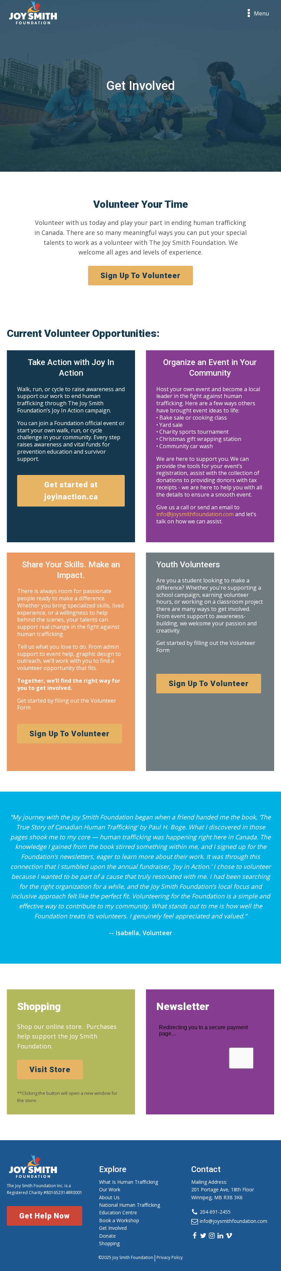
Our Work (109, 1189)
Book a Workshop (119, 1220)
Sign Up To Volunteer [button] (140, 275)
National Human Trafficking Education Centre (129, 1209)
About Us (109, 1197)
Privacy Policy (170, 1257)
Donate (107, 1236)
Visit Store (50, 1069)
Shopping (109, 1243)
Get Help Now (44, 1216)
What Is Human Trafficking (128, 1182)
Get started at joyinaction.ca (71, 490)
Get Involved (113, 1228)
